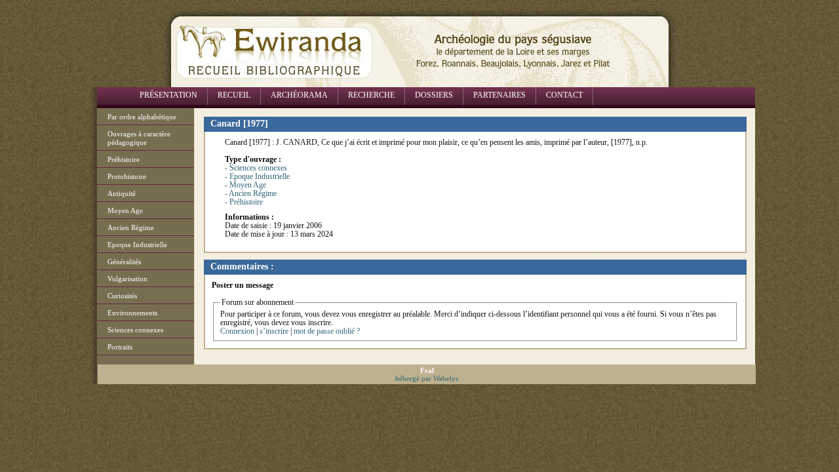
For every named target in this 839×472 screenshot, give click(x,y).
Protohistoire (126, 176)
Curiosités (122, 296)
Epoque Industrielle (137, 244)
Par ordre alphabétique (141, 117)
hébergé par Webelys (426, 378)
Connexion (237, 331)
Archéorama (299, 95)
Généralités (124, 262)
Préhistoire (123, 159)
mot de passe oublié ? (327, 331)
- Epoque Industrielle (257, 176)
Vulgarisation (127, 279)
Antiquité (121, 193)
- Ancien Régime (251, 193)
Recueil (234, 95)
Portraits (119, 347)
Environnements (132, 313)
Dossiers (434, 95)
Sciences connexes (135, 330)
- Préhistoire (244, 201)
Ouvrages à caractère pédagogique (138, 138)
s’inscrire (274, 331)
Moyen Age (125, 210)
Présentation (168, 95)
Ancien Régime (130, 227)
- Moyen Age (245, 184)
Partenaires (499, 95)
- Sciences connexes (256, 167)
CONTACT (564, 95)
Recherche (371, 95)
